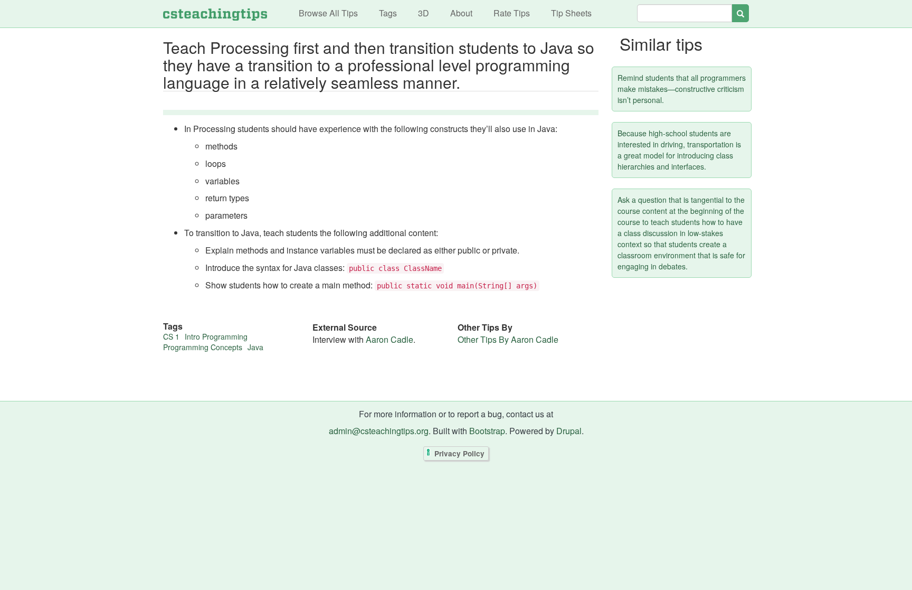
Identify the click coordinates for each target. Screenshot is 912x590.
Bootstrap (487, 431)
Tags (388, 13)
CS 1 (171, 336)
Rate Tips (511, 13)
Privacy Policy (459, 453)
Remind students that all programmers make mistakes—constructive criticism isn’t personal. (682, 88)
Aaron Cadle (389, 339)
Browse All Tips (328, 13)
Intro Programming (216, 336)
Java (255, 347)
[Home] (215, 14)
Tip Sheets (571, 13)
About (461, 13)
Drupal (569, 431)
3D (423, 13)
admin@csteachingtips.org (379, 431)
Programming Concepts (202, 347)
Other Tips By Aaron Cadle (508, 339)
